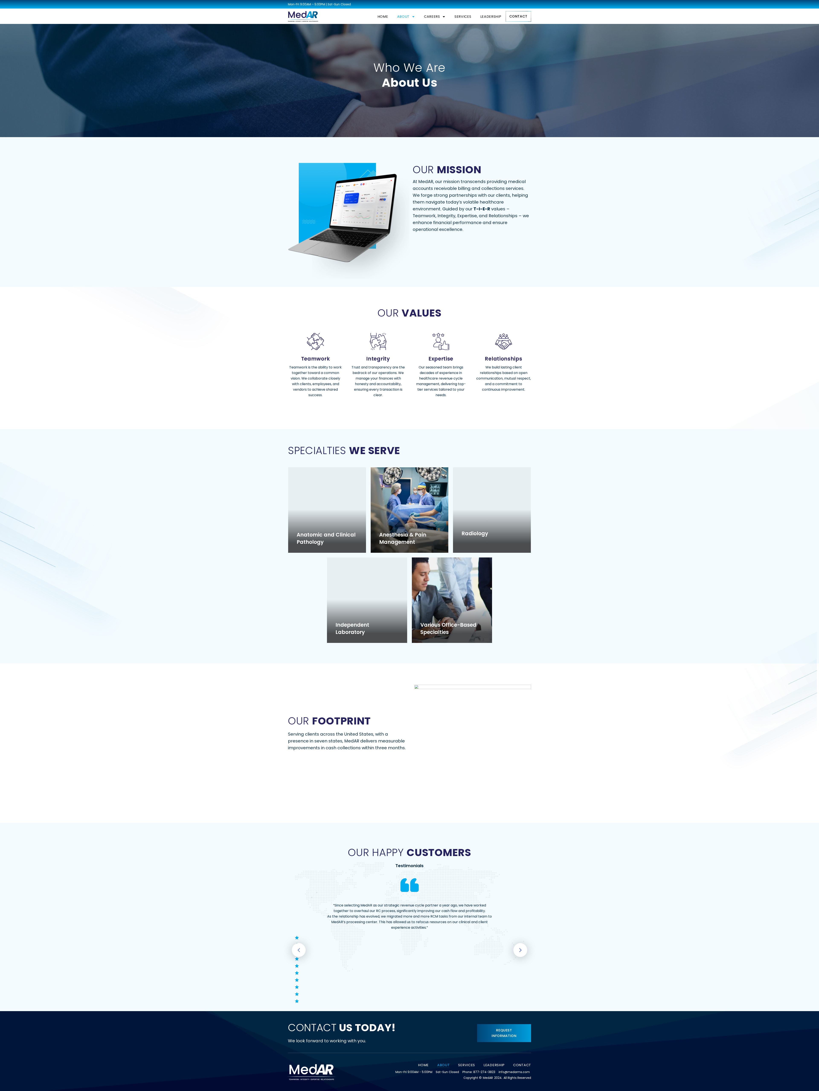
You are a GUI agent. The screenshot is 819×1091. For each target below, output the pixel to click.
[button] (299, 950)
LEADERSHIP (490, 16)
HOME (383, 16)
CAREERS (432, 16)
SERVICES (463, 16)
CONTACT (522, 1065)
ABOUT (403, 16)
